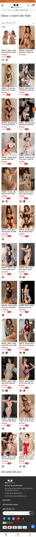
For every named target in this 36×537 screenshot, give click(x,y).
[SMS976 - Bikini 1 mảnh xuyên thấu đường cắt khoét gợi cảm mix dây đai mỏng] (9, 368)
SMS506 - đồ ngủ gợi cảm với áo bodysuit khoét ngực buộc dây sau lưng (9, 124)
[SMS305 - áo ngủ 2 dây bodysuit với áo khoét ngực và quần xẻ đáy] (9, 179)
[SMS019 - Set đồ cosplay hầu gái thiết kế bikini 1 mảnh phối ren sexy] (27, 217)
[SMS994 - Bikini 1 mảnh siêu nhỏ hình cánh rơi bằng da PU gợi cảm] (9, 444)
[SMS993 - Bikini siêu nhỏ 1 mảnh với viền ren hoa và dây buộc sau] (27, 406)
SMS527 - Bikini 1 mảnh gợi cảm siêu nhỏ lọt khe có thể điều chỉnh (8, 52)
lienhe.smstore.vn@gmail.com (18, 496)
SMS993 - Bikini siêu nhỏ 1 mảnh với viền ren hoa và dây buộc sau (26, 421)
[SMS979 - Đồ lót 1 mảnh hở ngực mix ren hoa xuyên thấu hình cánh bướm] (27, 292)
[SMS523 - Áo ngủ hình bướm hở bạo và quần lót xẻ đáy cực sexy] (9, 75)
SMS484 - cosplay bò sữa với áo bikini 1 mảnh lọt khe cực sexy (26, 159)
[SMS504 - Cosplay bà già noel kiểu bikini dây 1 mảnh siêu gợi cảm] (9, 144)
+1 (10, 201)
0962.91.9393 (17, 493)
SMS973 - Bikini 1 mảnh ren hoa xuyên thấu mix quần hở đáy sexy (26, 383)
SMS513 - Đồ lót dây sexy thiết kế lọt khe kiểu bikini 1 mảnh (27, 124)
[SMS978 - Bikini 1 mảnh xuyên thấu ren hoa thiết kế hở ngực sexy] (9, 330)
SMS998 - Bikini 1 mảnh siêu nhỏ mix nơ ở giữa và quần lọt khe (27, 458)
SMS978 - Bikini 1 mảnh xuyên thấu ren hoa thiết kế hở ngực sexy (8, 345)
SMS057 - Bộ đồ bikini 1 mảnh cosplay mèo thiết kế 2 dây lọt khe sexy (8, 231)
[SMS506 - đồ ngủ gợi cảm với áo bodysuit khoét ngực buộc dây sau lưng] (9, 110)
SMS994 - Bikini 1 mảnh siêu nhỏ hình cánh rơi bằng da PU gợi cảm (8, 458)
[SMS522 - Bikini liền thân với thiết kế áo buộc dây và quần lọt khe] (27, 75)
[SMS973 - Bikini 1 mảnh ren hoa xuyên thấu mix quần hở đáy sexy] (27, 368)
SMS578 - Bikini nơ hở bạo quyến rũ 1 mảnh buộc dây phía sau (25, 269)
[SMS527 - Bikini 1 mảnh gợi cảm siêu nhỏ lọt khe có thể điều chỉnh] (9, 37)
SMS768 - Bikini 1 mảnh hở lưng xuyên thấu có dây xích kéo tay (8, 269)
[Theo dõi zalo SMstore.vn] (9, 518)
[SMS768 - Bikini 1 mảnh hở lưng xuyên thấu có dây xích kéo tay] (9, 254)
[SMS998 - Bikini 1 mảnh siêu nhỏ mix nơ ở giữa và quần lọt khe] (27, 444)
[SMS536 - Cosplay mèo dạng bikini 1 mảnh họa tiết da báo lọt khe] (27, 37)
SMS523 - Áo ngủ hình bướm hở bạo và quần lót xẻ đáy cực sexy (9, 90)
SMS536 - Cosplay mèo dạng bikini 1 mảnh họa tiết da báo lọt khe (26, 52)
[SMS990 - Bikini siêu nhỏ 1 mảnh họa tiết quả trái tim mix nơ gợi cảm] (9, 406)
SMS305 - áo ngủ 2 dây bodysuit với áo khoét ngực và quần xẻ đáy (8, 193)
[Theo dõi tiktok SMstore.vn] (23, 518)
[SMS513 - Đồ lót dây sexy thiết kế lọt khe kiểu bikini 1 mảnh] (27, 110)
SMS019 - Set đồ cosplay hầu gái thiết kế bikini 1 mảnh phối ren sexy (26, 231)
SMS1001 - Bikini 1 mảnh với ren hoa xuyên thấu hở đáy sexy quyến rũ (9, 307)
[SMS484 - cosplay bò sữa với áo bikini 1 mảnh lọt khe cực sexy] (27, 144)
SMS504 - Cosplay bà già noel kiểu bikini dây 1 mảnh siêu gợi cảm (9, 159)
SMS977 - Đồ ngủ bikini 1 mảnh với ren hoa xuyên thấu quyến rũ (26, 345)
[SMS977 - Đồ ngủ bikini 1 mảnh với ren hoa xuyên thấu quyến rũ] (27, 330)
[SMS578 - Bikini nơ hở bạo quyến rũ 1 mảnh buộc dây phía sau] (27, 254)
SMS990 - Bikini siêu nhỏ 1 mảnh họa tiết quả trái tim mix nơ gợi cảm (9, 421)
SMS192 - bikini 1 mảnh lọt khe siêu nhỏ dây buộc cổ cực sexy (26, 193)
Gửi (31, 513)
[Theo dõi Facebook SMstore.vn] (4, 518)
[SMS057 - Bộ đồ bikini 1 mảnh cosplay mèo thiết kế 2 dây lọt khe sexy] (9, 217)
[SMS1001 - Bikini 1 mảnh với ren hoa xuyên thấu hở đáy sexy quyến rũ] (9, 292)
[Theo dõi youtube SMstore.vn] (18, 518)
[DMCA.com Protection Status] (8, 523)
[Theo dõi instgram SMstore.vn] (13, 518)
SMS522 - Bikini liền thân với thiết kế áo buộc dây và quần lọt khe (26, 90)
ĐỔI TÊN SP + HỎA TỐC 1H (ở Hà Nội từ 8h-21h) (17, 1)
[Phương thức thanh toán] (15, 527)
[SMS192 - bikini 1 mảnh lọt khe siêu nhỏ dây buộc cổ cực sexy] (27, 179)
